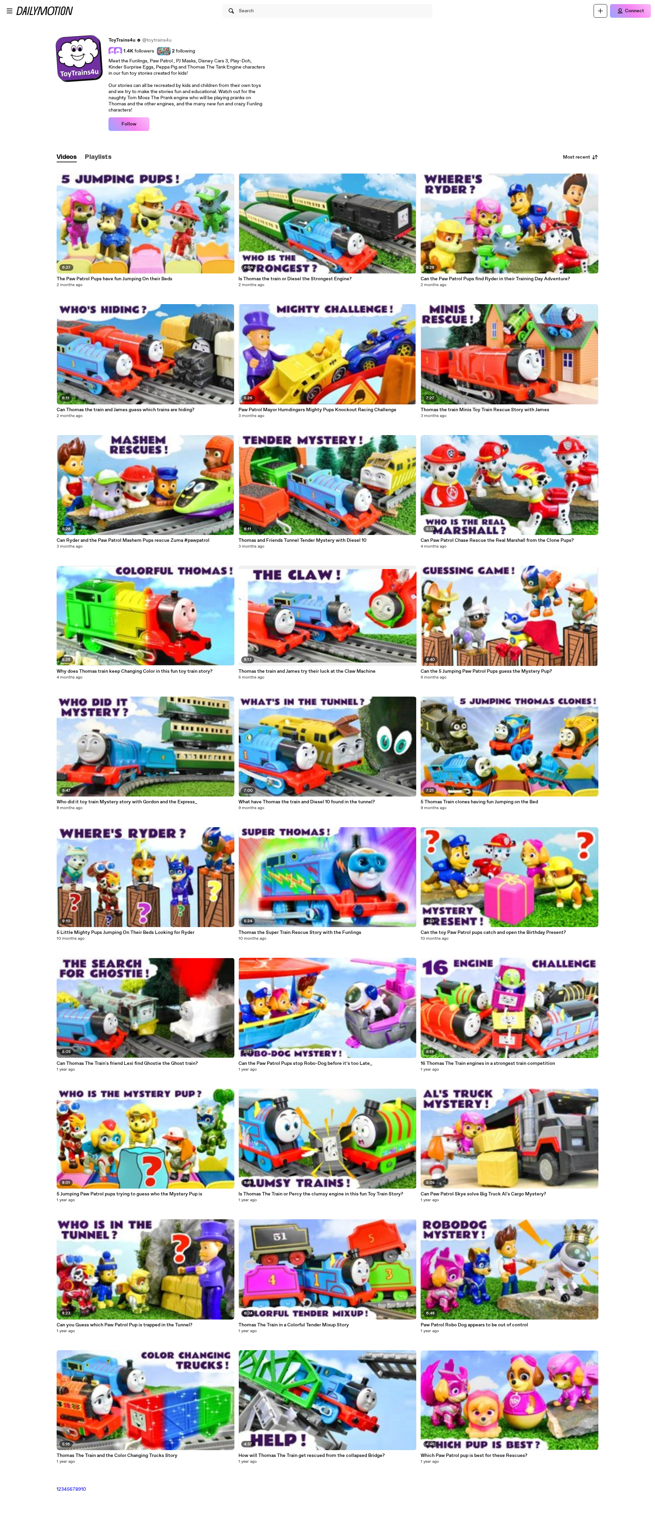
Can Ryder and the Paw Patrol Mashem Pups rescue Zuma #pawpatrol (133, 540)
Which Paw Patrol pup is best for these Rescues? (474, 1455)
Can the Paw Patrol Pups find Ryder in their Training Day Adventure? (495, 279)
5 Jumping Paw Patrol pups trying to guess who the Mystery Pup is (129, 1194)
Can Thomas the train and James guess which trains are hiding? (125, 410)
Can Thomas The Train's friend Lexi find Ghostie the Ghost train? (127, 1063)
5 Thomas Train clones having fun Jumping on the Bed (479, 802)
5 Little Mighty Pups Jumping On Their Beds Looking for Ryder (125, 932)
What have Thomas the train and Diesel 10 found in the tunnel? (306, 802)
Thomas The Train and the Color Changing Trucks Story (117, 1455)
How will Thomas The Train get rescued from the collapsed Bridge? (311, 1455)
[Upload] (600, 11)
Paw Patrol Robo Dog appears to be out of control (474, 1325)
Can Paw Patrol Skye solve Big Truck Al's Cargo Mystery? (483, 1194)
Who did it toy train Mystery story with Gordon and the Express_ (127, 802)
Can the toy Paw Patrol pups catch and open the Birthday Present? (493, 932)
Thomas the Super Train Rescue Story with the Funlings (299, 932)
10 (83, 1489)
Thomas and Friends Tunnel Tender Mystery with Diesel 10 (302, 540)
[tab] (67, 157)
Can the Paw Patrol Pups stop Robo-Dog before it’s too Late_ (305, 1063)
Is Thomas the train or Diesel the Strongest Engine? (295, 279)
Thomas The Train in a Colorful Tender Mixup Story (293, 1325)
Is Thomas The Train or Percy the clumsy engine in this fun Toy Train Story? (320, 1194)
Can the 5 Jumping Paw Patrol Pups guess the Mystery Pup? (486, 671)
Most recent (576, 157)
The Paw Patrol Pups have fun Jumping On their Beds (114, 279)
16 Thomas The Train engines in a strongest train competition (488, 1063)
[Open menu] (9, 11)
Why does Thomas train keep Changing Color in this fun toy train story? (135, 671)
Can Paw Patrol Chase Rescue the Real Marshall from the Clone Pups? (497, 540)
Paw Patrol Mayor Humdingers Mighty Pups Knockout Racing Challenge (317, 410)
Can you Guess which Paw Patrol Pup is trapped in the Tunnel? (124, 1325)
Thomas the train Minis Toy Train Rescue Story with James (485, 410)
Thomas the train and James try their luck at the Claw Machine (307, 671)
